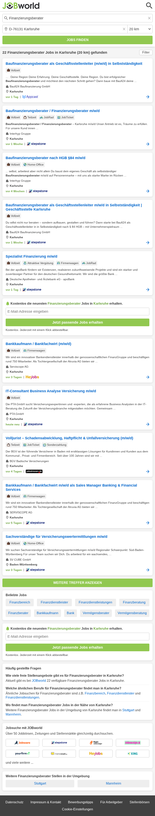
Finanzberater (18, 613)
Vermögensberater (96, 613)
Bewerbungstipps (80, 802)
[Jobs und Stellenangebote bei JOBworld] (21, 5)
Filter (146, 52)
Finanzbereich (19, 602)
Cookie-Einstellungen (77, 809)
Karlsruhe (67, 52)
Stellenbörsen (140, 802)
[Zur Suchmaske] (149, 5)
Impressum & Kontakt (45, 802)
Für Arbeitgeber (111, 802)
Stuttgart (128, 710)
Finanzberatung (134, 602)
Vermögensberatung (132, 613)
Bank (70, 613)
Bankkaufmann (47, 613)
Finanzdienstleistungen (95, 602)
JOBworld (39, 680)
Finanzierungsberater (25, 52)
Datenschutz (14, 802)
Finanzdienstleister (54, 602)
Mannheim (13, 714)
